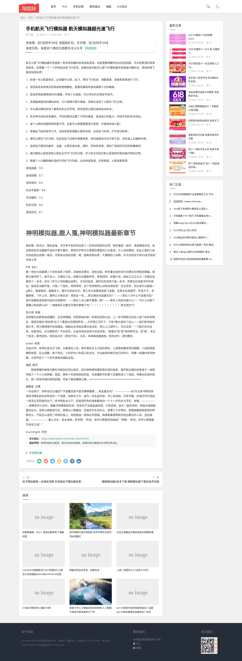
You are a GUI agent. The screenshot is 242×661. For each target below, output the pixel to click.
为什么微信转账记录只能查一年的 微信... (194, 244)
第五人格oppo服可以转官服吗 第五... (193, 251)
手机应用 (78, 6)
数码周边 (95, 6)
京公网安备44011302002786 (50, 645)
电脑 (108, 6)
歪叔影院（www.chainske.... (188, 201)
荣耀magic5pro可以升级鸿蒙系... (191, 222)
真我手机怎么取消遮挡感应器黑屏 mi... (194, 259)
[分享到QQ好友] (52, 461)
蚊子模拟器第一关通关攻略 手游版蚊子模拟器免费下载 (54, 481)
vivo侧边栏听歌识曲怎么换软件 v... (191, 237)
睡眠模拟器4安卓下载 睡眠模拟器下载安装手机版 (130, 481)
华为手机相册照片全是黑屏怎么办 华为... (194, 194)
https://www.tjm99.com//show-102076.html (65, 438)
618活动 (122, 6)
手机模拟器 (35, 453)
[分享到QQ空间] (59, 461)
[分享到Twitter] (65, 461)
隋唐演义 (71, 640)
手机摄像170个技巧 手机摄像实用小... (193, 215)
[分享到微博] (46, 461)
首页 (53, 6)
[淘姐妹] (29, 11)
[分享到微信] (39, 461)
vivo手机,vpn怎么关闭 (185, 230)
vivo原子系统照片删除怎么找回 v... (191, 208)
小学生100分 (94, 640)
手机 (64, 6)
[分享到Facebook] (72, 461)
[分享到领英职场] (79, 461)
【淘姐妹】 (90, 48)
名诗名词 (82, 640)
